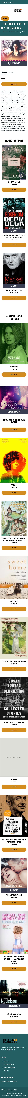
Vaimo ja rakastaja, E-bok (14, 895)
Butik (5, 18)
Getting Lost (14, 367)
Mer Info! (14, 84)
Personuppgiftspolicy (8, 1095)
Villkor (20, 1093)
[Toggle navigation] (3, 10)
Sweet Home (14, 601)
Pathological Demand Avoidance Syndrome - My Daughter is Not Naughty (14, 959)
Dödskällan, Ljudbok (14, 1014)
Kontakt (14, 1093)
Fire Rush (14, 485)
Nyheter (6, 1071)
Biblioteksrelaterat (9, 1067)
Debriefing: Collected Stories (14, 722)
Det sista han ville (14, 182)
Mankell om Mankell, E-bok (14, 290)
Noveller (11, 72)
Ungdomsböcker (9, 1064)
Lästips (6, 1061)
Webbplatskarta (21, 1095)
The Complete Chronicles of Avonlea (14, 661)
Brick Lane (14, 779)
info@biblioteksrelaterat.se (8, 2)
